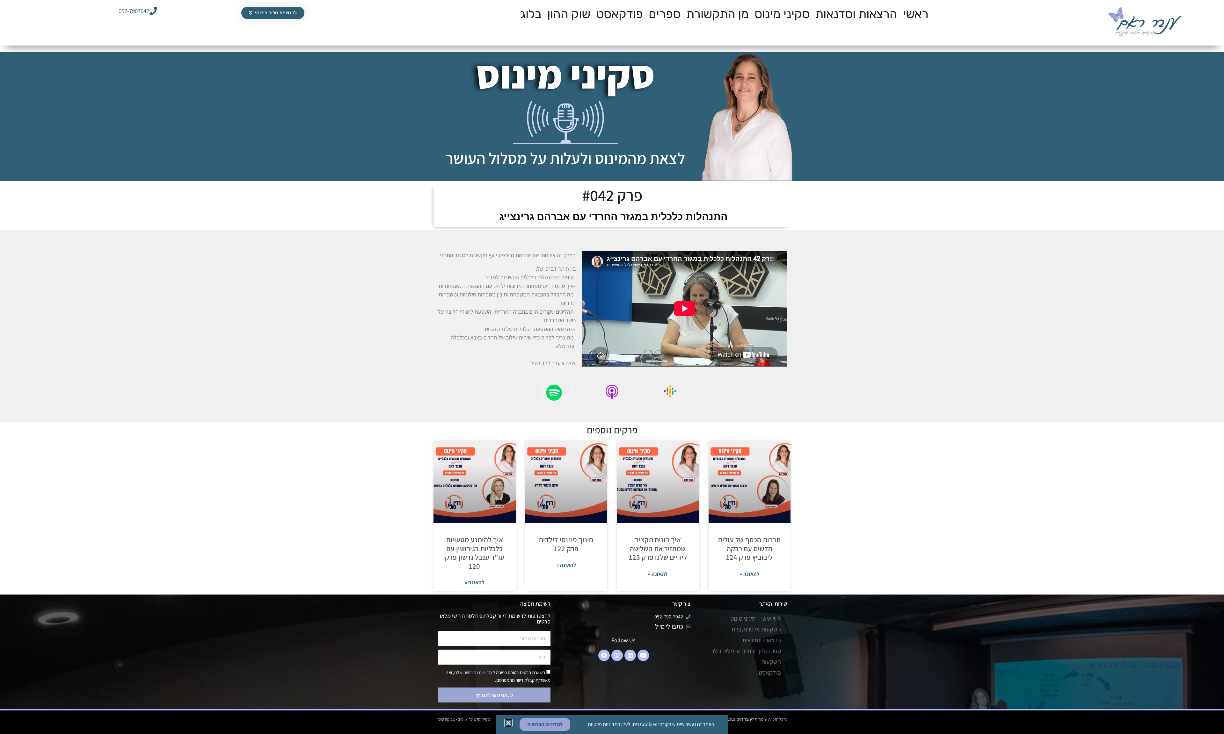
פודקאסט (619, 14)
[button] (508, 723)
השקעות (771, 662)
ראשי (916, 14)
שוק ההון (568, 14)
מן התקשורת (717, 14)
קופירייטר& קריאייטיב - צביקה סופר (464, 719)
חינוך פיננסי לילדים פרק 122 (566, 544)
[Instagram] (617, 655)
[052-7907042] (153, 11)
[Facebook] (604, 655)
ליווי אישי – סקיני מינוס (755, 618)
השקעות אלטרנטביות (756, 629)
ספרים (665, 14)
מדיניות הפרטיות (477, 672)
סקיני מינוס (782, 14)
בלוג (531, 14)
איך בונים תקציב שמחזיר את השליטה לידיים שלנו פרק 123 (658, 548)
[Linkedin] (630, 655)
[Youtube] (643, 655)
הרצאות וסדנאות (856, 14)
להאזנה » (749, 573)
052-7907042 (134, 11)
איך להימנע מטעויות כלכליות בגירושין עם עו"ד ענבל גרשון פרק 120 (474, 553)
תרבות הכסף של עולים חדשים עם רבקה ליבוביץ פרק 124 (749, 548)
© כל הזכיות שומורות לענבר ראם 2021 (757, 719)
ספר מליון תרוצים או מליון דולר (746, 651)
